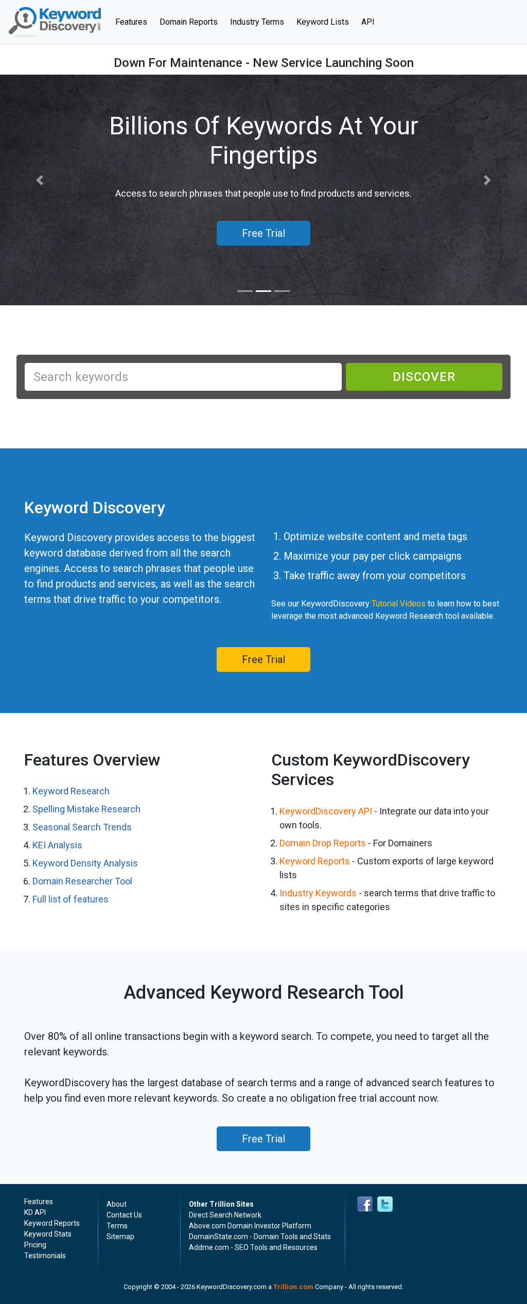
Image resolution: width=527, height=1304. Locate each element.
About (117, 1204)
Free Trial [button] (263, 233)
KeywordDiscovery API (325, 811)
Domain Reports (189, 22)
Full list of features (70, 899)
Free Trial (263, 659)
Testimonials (45, 1255)
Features (134, 21)
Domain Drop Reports (322, 843)
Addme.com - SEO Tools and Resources (253, 1247)
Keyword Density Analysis (85, 863)
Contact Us (124, 1215)
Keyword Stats (48, 1234)
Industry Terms (257, 22)
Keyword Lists (322, 22)
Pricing (35, 1245)
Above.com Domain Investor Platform (250, 1226)
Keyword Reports (314, 861)
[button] (39, 180)
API (368, 22)
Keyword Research (71, 791)
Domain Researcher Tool (82, 881)
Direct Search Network (225, 1215)
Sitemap (120, 1236)
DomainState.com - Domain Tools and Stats (260, 1236)
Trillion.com (293, 1287)
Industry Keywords (318, 893)
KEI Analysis (57, 845)
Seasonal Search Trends (82, 827)
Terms (117, 1226)
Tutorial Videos (399, 603)
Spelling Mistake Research (86, 809)
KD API (35, 1212)
